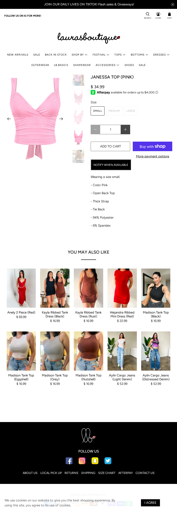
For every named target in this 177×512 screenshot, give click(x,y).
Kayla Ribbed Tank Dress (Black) (55, 314)
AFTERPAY (125, 473)
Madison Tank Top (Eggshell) (21, 377)
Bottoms (137, 54)
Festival (99, 54)
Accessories (105, 65)
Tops (118, 54)
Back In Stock (56, 54)
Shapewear (82, 65)
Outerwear (40, 65)
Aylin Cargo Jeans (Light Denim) (122, 377)
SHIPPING (88, 473)
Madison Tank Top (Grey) (55, 377)
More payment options (152, 156)
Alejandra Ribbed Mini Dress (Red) (122, 314)
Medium (114, 110)
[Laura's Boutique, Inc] (88, 37)
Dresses (159, 54)
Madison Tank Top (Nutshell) (88, 377)
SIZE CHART (106, 473)
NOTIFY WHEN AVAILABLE (110, 164)
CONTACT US (145, 473)
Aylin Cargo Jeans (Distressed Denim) (155, 377)
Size (93, 102)
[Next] (61, 118)
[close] (173, 4)
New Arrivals (17, 54)
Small (97, 110)
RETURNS (71, 473)
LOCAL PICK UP (51, 473)
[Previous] (9, 118)
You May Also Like (88, 252)
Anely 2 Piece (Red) (21, 312)
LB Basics (61, 65)
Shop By (78, 54)
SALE (36, 54)
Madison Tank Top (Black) (156, 314)
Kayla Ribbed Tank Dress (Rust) (88, 314)
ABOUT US (30, 473)
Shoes (129, 65)
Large (130, 110)
